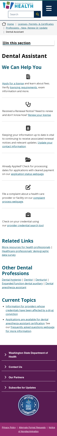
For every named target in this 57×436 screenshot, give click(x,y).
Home (10, 24)
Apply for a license (13, 83)
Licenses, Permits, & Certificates (36, 24)
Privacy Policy (9, 427)
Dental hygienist (11, 279)
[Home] (23, 5)
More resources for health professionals (26, 247)
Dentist (28, 279)
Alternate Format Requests (32, 427)
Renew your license (39, 115)
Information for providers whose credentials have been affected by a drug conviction (30, 310)
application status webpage (27, 174)
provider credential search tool (25, 225)
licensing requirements (23, 87)
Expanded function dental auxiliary (22, 283)
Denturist (41, 279)
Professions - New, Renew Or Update (27, 27)
